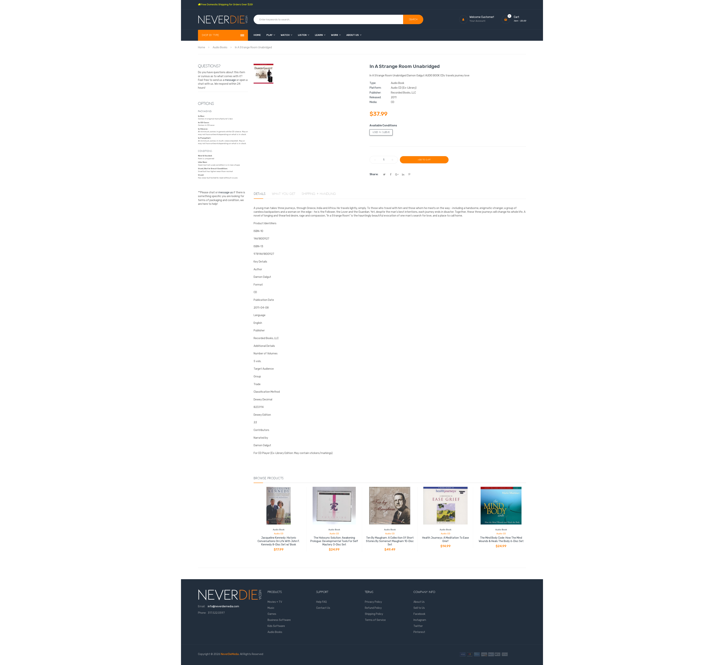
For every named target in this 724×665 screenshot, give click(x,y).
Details (259, 194)
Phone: (202, 612)
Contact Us (323, 608)
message (230, 80)
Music (271, 608)
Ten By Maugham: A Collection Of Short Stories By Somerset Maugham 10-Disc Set (390, 541)
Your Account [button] (477, 20)
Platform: (375, 87)
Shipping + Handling (319, 194)
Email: (201, 606)
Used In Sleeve (381, 132)
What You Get (283, 194)
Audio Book (279, 529)
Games (272, 614)
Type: (373, 83)
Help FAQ (321, 602)
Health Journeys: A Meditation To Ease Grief (445, 539)
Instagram (419, 620)
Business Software (279, 620)
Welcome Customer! (481, 17)
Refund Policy (373, 608)
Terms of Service (375, 620)
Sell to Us (419, 608)
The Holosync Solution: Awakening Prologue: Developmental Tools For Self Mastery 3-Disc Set (334, 541)
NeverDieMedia (230, 654)
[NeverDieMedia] (223, 19)
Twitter (418, 626)
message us (225, 192)
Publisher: (375, 92)
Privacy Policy (373, 602)
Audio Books (275, 632)
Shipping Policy (374, 614)
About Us (419, 602)
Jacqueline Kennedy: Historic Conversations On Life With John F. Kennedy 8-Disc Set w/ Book (279, 541)
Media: (373, 102)
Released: (375, 97)
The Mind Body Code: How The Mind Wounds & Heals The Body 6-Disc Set (501, 539)
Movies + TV (275, 602)
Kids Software (276, 626)
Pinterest (419, 632)
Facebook (419, 614)
